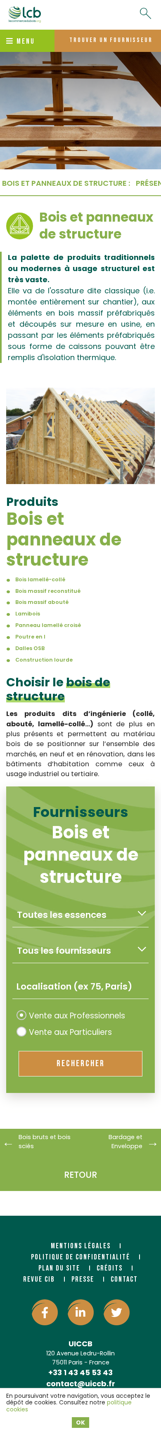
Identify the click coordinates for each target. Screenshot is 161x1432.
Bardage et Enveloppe (125, 1141)
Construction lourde (44, 659)
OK (80, 1422)
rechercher (81, 1063)
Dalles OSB (30, 648)
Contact (124, 1279)
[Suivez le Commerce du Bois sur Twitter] (117, 1312)
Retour (80, 1175)
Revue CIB (39, 1279)
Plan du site (59, 1268)
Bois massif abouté (42, 602)
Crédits (110, 1268)
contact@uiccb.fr (80, 1383)
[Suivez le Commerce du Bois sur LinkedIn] (81, 1312)
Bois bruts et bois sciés (45, 1141)
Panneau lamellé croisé (48, 625)
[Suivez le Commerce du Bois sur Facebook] (45, 1312)
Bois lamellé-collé (40, 579)
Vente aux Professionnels (77, 1015)
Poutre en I (30, 636)
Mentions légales (81, 1246)
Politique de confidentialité (80, 1257)
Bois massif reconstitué (47, 590)
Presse (82, 1279)
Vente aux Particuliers (70, 1032)
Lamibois (27, 613)
